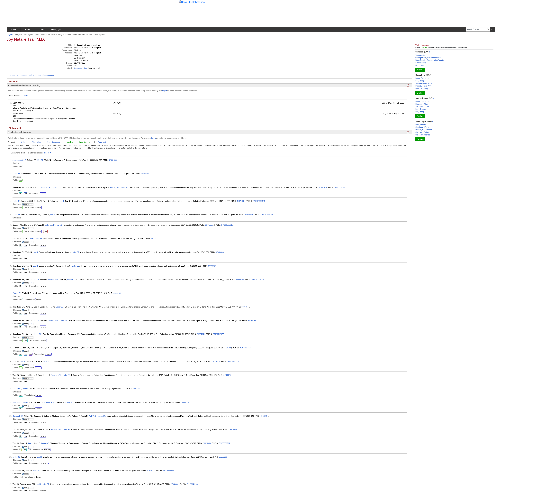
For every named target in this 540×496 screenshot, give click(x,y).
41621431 (241, 201)
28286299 (223, 457)
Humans (43, 194)
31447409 (216, 361)
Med (20, 166)
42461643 (113, 160)
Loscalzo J (17, 389)
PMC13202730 (341, 187)
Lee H (61, 201)
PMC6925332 (244, 348)
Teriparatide (420, 55)
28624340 (207, 443)
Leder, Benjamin (421, 78)
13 (31, 269)
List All (25, 96)
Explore (420, 70)
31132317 (227, 375)
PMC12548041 (267, 215)
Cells (45, 231)
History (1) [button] (56, 29)
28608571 (233, 430)
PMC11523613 (227, 225)
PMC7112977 (218, 334)
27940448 (151, 471)
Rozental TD (18, 416)
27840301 (175, 484)
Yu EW (91, 416)
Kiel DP (40, 160)
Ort (25, 194)
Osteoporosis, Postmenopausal (428, 58)
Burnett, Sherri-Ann (423, 86)
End (20, 180)
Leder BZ (16, 174)
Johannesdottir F (19, 160)
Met (20, 194)
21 (31, 419)
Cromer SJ (17, 293)
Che (20, 477)
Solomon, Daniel (422, 107)
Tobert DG (56, 187)
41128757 (323, 187)
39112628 (154, 239)
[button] (491, 30)
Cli (20, 450)
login (164, 91)
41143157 (249, 215)
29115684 (264, 416)
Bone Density (420, 63)
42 (31, 364)
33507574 (245, 307)
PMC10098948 (258, 280)
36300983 (117, 293)
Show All (48, 153)
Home (13, 29)
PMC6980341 (233, 361)
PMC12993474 (259, 201)
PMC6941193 (192, 484)
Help (42, 29)
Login (9, 34)
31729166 (227, 348)
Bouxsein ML (53, 280)
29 (31, 433)
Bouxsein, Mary (421, 88)
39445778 (209, 225)
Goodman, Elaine (422, 127)
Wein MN (36, 471)
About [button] (27, 29)
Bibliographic (15, 128)
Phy (30, 354)
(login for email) (93, 68)
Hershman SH (45, 187)
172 (31, 474)
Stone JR (68, 402)
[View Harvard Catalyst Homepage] (192, 1)
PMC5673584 (224, 443)
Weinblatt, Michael (422, 135)
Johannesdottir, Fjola (423, 83)
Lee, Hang (419, 81)
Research (13, 81)
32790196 (252, 320)
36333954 (240, 280)
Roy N (25, 389)
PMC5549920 (168, 471)
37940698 (220, 252)
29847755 (136, 389)
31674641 (201, 334)
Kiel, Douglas (420, 109)
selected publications (45, 75)
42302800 (144, 174)
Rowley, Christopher (423, 130)
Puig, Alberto (420, 125)
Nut (25, 354)
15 (31, 310)
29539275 (185, 402)
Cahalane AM (49, 402)
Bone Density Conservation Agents (429, 60)
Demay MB (114, 187)
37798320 (212, 266)
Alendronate (420, 65)
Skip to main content (11, 3)
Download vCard (80, 68)
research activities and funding (21, 75)
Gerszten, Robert (422, 132)
